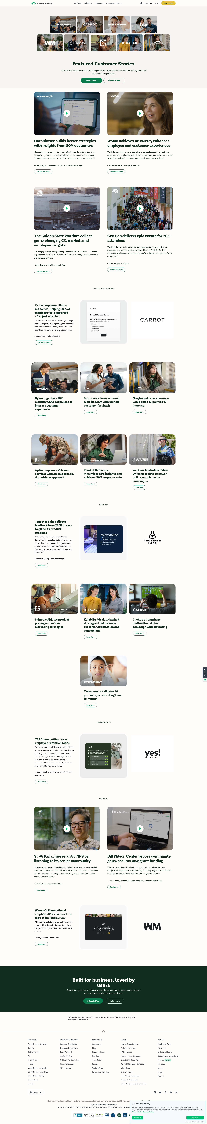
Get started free (93, 1001)
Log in (157, 3)
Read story (42, 416)
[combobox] (35, 1092)
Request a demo (114, 80)
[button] (204, 674)
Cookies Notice (148, 1112)
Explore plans (115, 1001)
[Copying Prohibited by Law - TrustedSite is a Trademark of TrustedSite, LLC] (99, 1116)
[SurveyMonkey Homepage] (42, 3)
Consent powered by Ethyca (193, 1121)
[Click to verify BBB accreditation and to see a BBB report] (77, 1116)
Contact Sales (148, 3)
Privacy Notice (137, 1112)
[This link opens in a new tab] (154, 1092)
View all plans (91, 80)
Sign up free (168, 3)
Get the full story (43, 172)
